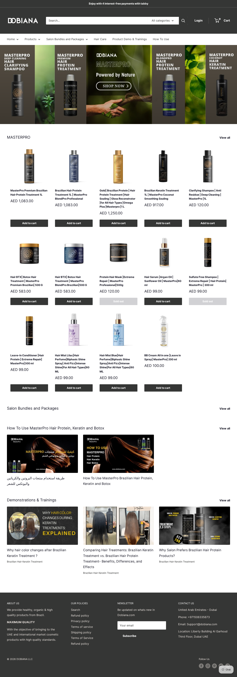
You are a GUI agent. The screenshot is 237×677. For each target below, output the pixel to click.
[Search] (183, 20)
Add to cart (29, 223)
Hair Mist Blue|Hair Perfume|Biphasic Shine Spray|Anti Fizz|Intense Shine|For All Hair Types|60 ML (117, 363)
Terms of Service (82, 638)
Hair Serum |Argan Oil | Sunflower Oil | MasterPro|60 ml (162, 281)
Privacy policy (80, 621)
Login (198, 20)
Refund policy (80, 615)
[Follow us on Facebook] (201, 665)
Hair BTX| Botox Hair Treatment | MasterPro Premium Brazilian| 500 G (26, 281)
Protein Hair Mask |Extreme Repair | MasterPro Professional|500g (117, 281)
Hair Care (100, 39)
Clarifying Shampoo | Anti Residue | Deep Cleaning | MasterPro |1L (205, 194)
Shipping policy (81, 632)
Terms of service (82, 627)
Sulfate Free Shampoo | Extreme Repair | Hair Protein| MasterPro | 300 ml (207, 281)
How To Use (161, 39)
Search (75, 610)
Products (30, 39)
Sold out (118, 301)
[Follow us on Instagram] (207, 665)
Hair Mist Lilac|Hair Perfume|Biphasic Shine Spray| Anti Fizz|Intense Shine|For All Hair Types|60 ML (72, 363)
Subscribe (129, 636)
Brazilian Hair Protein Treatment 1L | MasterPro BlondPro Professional (71, 194)
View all (225, 137)
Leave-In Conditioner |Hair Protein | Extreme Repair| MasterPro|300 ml (27, 359)
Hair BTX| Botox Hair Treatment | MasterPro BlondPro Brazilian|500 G (71, 281)
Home (11, 39)
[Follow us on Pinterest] (214, 665)
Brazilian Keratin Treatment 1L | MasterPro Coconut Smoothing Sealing (161, 194)
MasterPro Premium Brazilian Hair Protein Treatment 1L (28, 192)
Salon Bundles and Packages (65, 39)
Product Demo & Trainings (129, 39)
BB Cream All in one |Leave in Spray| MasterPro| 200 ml (162, 357)
